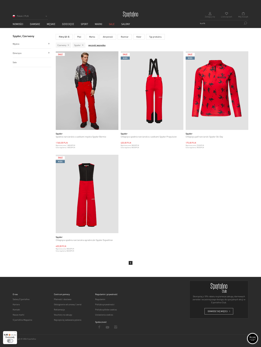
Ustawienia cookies (104, 314)
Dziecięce (17, 53)
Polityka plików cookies (106, 309)
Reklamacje (59, 309)
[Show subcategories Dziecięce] (48, 53)
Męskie (16, 43)
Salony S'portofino (21, 299)
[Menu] (15, 333)
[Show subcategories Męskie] (48, 43)
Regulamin (100, 299)
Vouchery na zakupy (63, 314)
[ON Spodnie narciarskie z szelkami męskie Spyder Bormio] (87, 90)
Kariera (16, 304)
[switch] (10, 341)
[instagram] (116, 327)
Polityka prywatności (104, 304)
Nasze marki (18, 314)
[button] (30, 17)
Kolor (138, 36)
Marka (92, 36)
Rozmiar (125, 36)
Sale (15, 62)
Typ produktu (155, 36)
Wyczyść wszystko (97, 45)
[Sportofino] (130, 15)
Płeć (79, 36)
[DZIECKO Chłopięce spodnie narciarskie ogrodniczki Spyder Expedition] (87, 194)
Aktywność (108, 36)
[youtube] (107, 327)
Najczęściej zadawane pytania (67, 319)
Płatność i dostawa (62, 299)
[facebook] (99, 327)
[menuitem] (18, 24)
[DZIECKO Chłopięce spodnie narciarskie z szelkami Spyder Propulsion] (152, 90)
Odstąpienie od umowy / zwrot (68, 304)
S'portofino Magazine (22, 319)
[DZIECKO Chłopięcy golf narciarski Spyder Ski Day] (217, 90)
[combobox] (224, 23)
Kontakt (16, 309)
